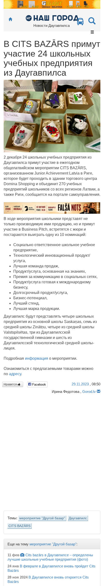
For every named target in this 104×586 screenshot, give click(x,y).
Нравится (11, 384)
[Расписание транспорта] (80, 23)
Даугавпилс (78, 518)
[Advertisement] (52, 451)
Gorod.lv (89, 391)
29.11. (80, 384)
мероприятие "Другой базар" (42, 518)
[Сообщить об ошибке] (98, 391)
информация (36, 358)
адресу (15, 374)
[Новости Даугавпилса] (52, 18)
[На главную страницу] (10, 19)
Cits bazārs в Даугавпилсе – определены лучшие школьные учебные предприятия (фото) (50, 557)
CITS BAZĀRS (19, 526)
